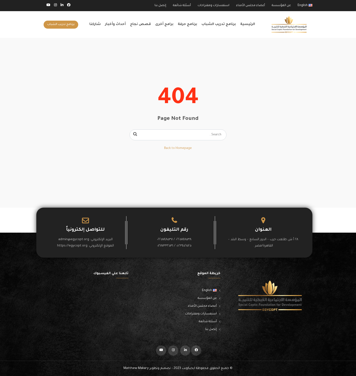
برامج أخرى (164, 24)
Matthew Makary (136, 368)
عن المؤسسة (281, 5)
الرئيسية (247, 24)
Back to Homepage (178, 148)
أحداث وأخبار (115, 24)
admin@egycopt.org (73, 239)
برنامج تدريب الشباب (218, 24)
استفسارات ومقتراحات (213, 5)
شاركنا (95, 24)
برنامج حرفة (187, 24)
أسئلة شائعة (182, 5)
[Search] (135, 135)
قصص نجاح (140, 24)
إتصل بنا (160, 5)
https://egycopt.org (72, 246)
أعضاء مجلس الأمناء (250, 5)
